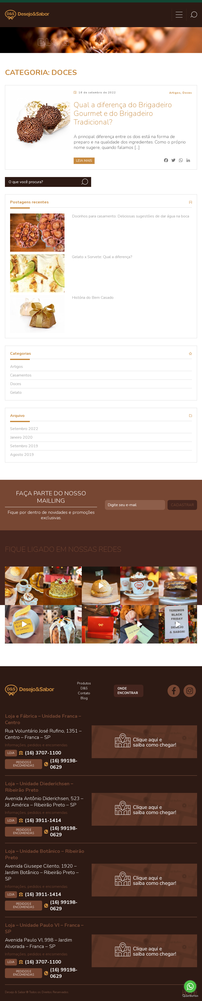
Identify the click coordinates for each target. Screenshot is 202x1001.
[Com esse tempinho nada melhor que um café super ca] (24, 586)
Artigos (175, 93)
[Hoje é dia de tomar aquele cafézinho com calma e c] (139, 586)
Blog (84, 698)
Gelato (16, 392)
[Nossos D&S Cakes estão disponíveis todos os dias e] (62, 586)
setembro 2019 (24, 446)
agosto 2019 (22, 454)
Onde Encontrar (128, 690)
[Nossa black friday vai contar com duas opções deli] (139, 624)
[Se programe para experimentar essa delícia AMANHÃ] (101, 586)
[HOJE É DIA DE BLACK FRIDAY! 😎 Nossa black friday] (24, 624)
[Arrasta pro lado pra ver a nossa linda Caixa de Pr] (101, 624)
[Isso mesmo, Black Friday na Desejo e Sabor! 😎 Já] (178, 624)
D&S (84, 688)
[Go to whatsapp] (190, 986)
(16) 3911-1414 (43, 820)
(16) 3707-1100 (43, 753)
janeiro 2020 (21, 437)
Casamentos (21, 375)
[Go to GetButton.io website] (190, 996)
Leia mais (84, 160)
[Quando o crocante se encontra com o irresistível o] (178, 586)
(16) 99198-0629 (63, 764)
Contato (84, 693)
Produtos (84, 683)
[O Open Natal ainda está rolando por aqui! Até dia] (62, 624)
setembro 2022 (24, 428)
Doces (187, 93)
